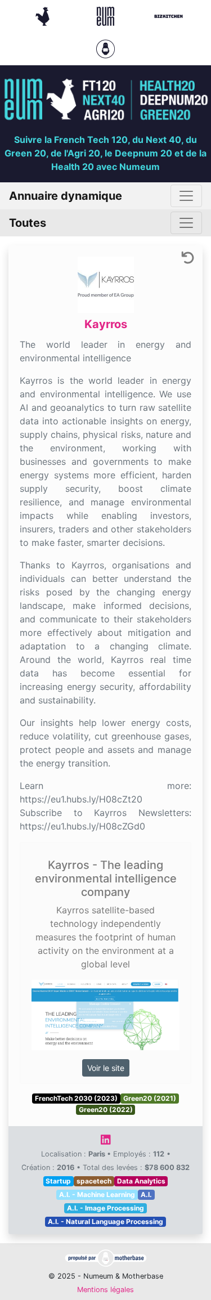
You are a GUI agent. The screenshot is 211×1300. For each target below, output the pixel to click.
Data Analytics (141, 1181)
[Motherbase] (105, 47)
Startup (58, 1181)
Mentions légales (105, 1289)
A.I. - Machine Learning (97, 1194)
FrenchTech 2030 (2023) (76, 1098)
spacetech (94, 1181)
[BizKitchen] (168, 15)
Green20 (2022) (106, 1109)
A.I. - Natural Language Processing (105, 1221)
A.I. (146, 1194)
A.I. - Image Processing (105, 1208)
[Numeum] (106, 15)
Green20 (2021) (149, 1098)
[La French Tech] (43, 15)
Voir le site (105, 1068)
